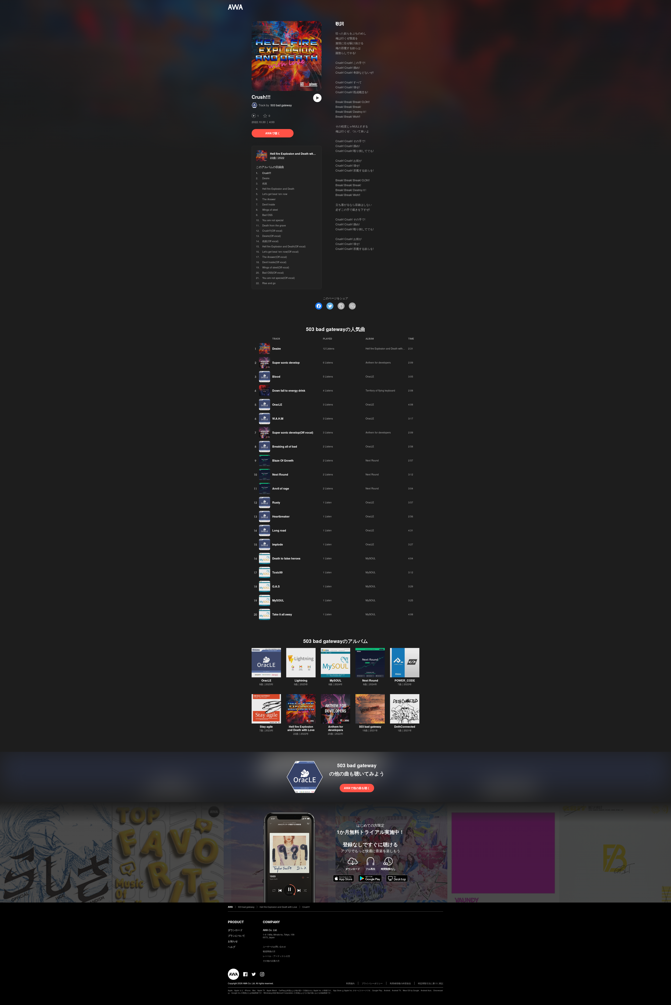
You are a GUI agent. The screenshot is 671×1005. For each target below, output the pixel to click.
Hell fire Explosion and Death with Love (296, 154)
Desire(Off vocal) (271, 236)
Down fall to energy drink (288, 391)
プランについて (236, 935)
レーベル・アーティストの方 (276, 955)
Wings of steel (270, 209)
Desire (265, 178)
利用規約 (350, 983)
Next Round (372, 460)
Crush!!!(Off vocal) (272, 230)
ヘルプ (231, 947)
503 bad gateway (281, 105)
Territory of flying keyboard (380, 390)
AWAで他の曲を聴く (357, 788)
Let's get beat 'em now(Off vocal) (280, 251)
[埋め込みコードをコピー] (352, 305)
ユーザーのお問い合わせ (274, 946)
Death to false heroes (286, 558)
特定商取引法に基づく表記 (430, 983)
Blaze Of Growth (283, 460)
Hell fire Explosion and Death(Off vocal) (284, 246)
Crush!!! (306, 906)
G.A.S (276, 586)
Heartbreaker (281, 516)
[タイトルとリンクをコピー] (341, 305)
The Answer (269, 199)
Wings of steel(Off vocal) (275, 267)
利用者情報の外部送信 (400, 983)
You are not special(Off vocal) (278, 278)
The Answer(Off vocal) (274, 257)
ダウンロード (235, 930)
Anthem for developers (378, 362)
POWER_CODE (405, 680)
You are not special (272, 220)
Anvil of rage (280, 488)
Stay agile (266, 727)
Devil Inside (268, 204)
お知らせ (233, 941)
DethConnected (404, 727)
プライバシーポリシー (372, 983)
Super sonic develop (286, 363)
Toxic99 (277, 572)
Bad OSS (267, 215)
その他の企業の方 (271, 960)
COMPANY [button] (271, 922)
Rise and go (269, 283)
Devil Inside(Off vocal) (274, 262)
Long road (279, 530)
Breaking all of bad (284, 446)
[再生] (317, 98)
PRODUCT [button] (236, 922)
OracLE (370, 376)
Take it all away (282, 614)
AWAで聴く (272, 133)
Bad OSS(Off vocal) (273, 272)
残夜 (264, 183)
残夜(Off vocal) (270, 241)
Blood (276, 377)
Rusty (276, 502)
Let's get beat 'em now (274, 194)
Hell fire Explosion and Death (278, 188)
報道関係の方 (269, 951)
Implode (277, 544)
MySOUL (371, 558)
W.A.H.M (277, 418)
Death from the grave (274, 225)
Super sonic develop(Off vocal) (292, 432)
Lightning (301, 680)
